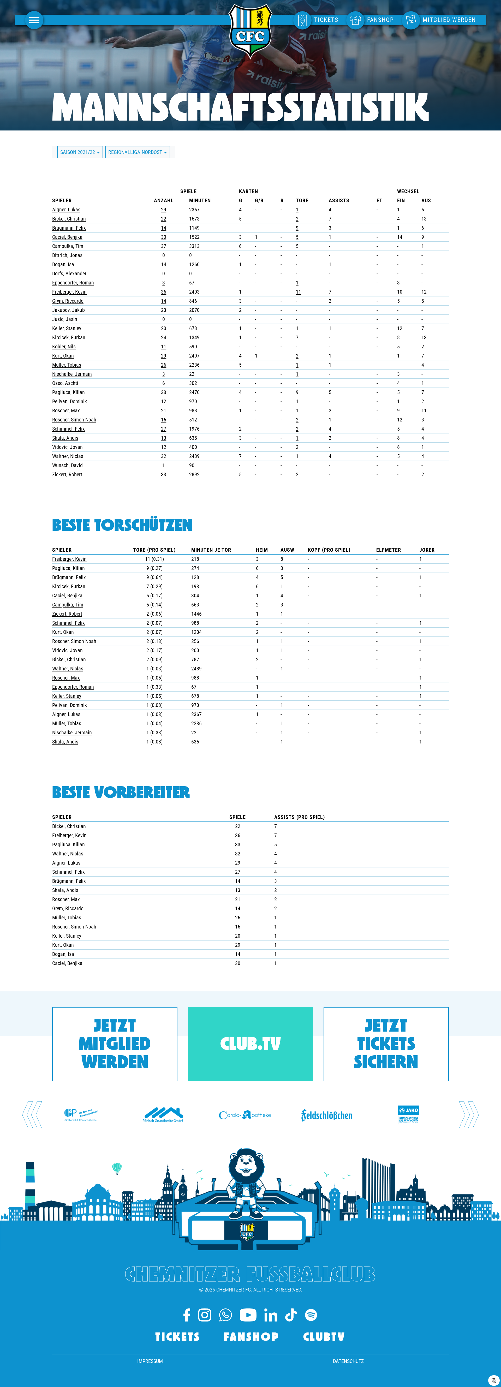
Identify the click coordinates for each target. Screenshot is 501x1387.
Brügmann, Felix (69, 228)
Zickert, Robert (67, 474)
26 (163, 365)
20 (163, 328)
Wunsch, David (67, 465)
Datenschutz (348, 1361)
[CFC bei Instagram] (204, 1314)
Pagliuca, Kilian (68, 392)
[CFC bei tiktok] (290, 1314)
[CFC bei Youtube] (248, 1314)
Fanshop (252, 1338)
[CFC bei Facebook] (186, 1314)
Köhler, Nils (64, 346)
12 (163, 401)
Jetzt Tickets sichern (386, 1045)
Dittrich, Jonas (67, 255)
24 (163, 337)
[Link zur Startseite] (250, 56)
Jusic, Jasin (64, 319)
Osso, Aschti (65, 383)
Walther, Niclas (67, 456)
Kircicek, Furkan (68, 337)
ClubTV (324, 1338)
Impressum (150, 1361)
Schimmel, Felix (68, 429)
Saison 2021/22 (78, 152)
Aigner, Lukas (66, 209)
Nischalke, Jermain (72, 374)
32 (163, 456)
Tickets (177, 1338)
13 (163, 438)
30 (163, 237)
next (469, 1115)
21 (163, 410)
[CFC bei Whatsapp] (225, 1314)
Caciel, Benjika (67, 237)
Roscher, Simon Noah (74, 419)
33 (163, 392)
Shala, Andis (65, 438)
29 (163, 209)
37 (163, 246)
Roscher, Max (66, 410)
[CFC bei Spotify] (311, 1314)
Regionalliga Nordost (135, 152)
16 (163, 419)
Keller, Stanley (66, 328)
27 (163, 429)
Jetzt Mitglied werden (115, 1045)
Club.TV (250, 1045)
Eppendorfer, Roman (73, 282)
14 (163, 228)
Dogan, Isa (63, 264)
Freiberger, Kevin (69, 292)
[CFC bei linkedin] (270, 1314)
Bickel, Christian (69, 219)
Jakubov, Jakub (68, 310)
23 (163, 310)
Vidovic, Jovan (67, 447)
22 (163, 219)
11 (298, 292)
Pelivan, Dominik (69, 401)
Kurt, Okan (63, 356)
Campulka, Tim (67, 246)
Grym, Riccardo (68, 301)
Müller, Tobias (66, 365)
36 (163, 292)
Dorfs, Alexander (69, 273)
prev (32, 1115)
